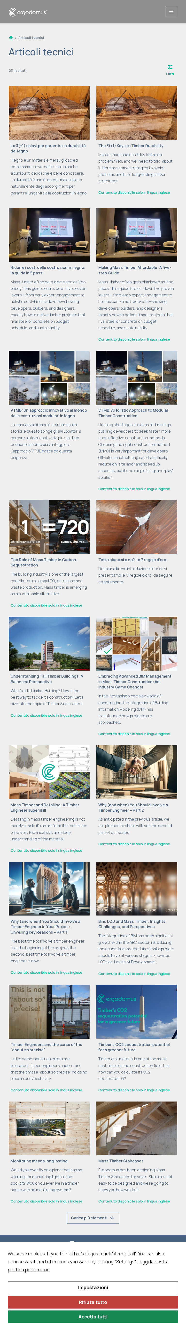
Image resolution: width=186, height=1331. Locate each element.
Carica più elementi (93, 1218)
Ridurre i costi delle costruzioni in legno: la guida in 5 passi (48, 270)
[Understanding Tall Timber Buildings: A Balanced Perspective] (49, 643)
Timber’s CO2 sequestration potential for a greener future (134, 1047)
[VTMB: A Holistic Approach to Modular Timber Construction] (136, 377)
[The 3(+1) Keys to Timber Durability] (136, 112)
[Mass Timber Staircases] (136, 1128)
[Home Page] (11, 37)
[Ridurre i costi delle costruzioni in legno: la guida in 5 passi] (49, 234)
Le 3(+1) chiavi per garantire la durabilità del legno (48, 148)
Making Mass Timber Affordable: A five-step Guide (134, 270)
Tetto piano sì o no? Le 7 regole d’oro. (132, 559)
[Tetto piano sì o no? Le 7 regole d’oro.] (136, 526)
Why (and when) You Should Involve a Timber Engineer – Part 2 (133, 807)
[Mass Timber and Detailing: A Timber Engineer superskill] (49, 772)
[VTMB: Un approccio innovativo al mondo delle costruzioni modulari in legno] (49, 377)
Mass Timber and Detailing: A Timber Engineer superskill (45, 807)
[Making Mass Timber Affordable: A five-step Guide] (136, 234)
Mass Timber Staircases (121, 1161)
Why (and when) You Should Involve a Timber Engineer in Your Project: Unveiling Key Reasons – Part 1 (45, 927)
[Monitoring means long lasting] (49, 1128)
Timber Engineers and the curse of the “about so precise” (46, 1047)
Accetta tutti (93, 1317)
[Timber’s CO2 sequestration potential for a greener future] (136, 1011)
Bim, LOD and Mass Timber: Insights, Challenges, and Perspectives (132, 924)
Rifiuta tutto (93, 1302)
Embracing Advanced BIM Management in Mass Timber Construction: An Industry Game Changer (134, 681)
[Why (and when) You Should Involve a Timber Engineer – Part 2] (136, 772)
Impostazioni (93, 1287)
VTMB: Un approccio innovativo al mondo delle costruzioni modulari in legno (49, 413)
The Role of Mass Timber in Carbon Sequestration (43, 562)
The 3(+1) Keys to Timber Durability (130, 145)
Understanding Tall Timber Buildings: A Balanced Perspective (47, 678)
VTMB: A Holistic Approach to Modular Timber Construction (133, 413)
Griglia (93, 70)
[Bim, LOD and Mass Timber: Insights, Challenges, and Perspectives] (136, 888)
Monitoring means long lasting (39, 1161)
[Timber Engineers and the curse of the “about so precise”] (49, 1011)
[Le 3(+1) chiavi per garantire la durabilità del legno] (49, 112)
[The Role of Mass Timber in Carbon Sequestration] (49, 526)
